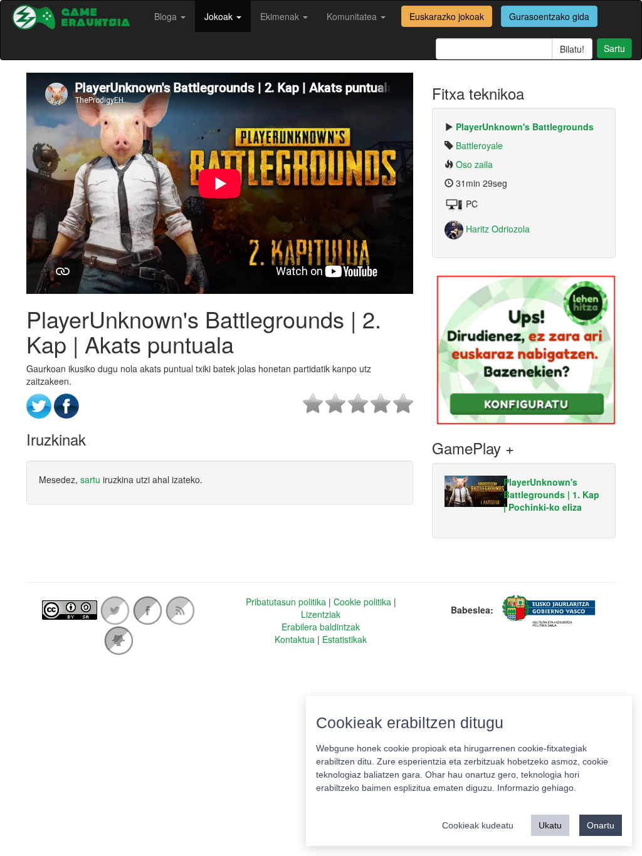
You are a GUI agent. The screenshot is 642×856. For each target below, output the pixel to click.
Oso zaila (474, 164)
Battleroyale (479, 145)
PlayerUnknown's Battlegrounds (525, 126)
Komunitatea (353, 16)
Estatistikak (344, 639)
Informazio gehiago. (536, 788)
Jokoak (219, 16)
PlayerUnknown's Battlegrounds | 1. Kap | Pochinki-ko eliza (551, 494)
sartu (90, 479)
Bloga (166, 16)
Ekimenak (281, 16)
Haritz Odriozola (496, 228)
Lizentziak (320, 614)
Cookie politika (362, 601)
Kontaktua (295, 639)
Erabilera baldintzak (321, 626)
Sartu (614, 48)
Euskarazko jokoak (446, 16)
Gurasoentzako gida (549, 16)
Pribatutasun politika (286, 601)
